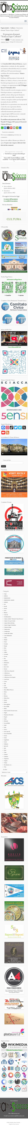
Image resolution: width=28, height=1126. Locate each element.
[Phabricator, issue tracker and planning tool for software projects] (11, 1082)
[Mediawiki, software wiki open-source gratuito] (11, 1075)
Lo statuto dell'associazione (11, 199)
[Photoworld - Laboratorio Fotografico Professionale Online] (14, 1032)
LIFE (5, 685)
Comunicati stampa (7, 627)
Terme (5, 752)
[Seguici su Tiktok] (9, 22)
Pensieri (5, 700)
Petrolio (5, 702)
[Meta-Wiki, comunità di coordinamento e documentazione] (18, 1075)
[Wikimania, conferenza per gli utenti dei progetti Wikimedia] (11, 1088)
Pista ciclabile (6, 706)
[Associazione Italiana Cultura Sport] (14, 781)
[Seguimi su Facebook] (6, 22)
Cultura (12, 28)
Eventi (5, 650)
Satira (5, 727)
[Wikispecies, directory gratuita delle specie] (18, 1068)
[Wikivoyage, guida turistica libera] (18, 1062)
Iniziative (6, 664)
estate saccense (18, 39)
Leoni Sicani (6, 679)
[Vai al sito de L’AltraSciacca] (14, 176)
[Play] (3, 344)
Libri (5, 683)
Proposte (5, 717)
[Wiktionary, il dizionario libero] (11, 1055)
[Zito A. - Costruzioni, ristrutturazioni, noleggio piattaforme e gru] (14, 1003)
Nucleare (6, 696)
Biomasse (5, 612)
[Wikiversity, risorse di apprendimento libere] (4, 1062)
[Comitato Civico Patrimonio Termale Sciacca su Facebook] (7, 319)
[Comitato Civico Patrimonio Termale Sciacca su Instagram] (21, 319)
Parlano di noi (6, 698)
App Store (21, 295)
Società (5, 742)
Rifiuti (5, 719)
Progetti (5, 712)
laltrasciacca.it (15, 1113)
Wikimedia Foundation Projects (14, 1050)
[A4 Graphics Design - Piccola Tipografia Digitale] (14, 980)
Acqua (5, 593)
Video (5, 767)
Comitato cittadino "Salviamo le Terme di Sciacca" (13, 618)
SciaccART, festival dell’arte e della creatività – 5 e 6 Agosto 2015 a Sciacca (14, 159)
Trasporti (5, 760)
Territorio (6, 754)
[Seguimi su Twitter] (11, 22)
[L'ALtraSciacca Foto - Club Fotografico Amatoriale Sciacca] (7, 235)
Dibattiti (5, 639)
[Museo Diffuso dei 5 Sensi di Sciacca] (14, 400)
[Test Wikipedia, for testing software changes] (18, 1082)
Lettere (5, 681)
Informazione (6, 662)
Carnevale (6, 614)
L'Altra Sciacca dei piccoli (9, 671)
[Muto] (23, 344)
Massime (5, 687)
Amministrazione (7, 598)
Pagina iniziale (5, 28)
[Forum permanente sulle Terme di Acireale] (14, 571)
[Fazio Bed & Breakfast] (14, 1018)
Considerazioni (7, 631)
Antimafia (6, 602)
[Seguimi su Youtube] (13, 22)
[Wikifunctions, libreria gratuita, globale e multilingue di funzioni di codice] (24, 1068)
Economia (6, 644)
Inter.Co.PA (6, 666)
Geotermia (6, 654)
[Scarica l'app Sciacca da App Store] (21, 287)
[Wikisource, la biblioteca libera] (11, 1062)
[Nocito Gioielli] (14, 849)
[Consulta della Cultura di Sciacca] (14, 582)
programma (3, 42)
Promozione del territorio (8, 714)
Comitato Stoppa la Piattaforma (10, 625)
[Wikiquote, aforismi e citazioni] (24, 1055)
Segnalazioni (6, 739)
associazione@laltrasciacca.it (16, 1116)
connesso (10, 135)
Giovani (5, 656)
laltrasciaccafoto (19, 42)
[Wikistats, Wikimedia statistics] (24, 1088)
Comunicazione (7, 629)
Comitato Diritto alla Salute (9, 623)
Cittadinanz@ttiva (7, 616)
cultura (14, 39)
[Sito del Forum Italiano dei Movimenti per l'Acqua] (14, 560)
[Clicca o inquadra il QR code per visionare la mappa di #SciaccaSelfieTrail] (14, 362)
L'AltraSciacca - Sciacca (12, 1122)
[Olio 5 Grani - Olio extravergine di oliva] (14, 872)
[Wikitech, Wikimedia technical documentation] (4, 1082)
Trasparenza (6, 758)
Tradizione (6, 756)
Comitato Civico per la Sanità (9, 621)
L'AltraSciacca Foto (8, 675)
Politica (5, 708)
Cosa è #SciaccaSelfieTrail (14, 347)
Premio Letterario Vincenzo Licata (10, 710)
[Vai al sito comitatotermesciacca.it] (14, 306)
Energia (5, 646)
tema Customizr (16, 1124)
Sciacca (7, 42)
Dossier (5, 641)
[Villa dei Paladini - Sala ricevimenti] (14, 952)
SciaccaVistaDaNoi (7, 733)
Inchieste (5, 660)
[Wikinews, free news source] (24, 1062)
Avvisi (5, 610)
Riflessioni (6, 721)
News (5, 694)
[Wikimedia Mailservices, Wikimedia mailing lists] (18, 1088)
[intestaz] (14, 55)
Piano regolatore (7, 704)
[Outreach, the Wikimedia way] (4, 1088)
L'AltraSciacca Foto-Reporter (9, 677)
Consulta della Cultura (8, 633)
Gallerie (5, 652)
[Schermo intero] (25, 344)
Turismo (5, 762)
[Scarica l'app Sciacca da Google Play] (7, 287)
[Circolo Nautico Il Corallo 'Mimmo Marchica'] (14, 890)
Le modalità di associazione (11, 201)
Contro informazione (8, 635)
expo (22, 39)
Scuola (5, 737)
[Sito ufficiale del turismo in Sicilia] (14, 484)
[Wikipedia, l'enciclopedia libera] (4, 1055)
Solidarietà (6, 744)
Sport (5, 748)
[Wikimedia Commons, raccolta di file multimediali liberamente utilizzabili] (4, 1068)
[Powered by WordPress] (20, 1122)
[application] (14, 338)
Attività (5, 608)
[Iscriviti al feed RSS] (2, 22)
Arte (5, 604)
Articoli (5, 606)
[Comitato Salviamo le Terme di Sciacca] (14, 544)
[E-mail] (4, 22)
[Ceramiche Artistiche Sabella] (14, 911)
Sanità (5, 725)
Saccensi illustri (7, 723)
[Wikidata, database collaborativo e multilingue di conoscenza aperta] (11, 1068)
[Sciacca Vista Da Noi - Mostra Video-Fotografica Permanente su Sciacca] (21, 235)
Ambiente (6, 596)
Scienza (5, 735)
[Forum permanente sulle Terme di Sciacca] (14, 264)
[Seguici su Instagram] (7, 22)
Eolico (5, 648)
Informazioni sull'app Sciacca (14, 279)
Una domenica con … (8, 764)
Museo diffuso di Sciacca (9, 689)
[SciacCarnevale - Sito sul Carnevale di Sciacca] (7, 248)
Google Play (8, 295)
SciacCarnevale (7, 731)
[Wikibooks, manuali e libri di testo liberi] (18, 1055)
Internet (5, 669)
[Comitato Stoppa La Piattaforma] (14, 517)
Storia (5, 750)
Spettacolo (6, 746)
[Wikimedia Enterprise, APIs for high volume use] (24, 1075)
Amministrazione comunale (9, 600)
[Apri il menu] (25, 21)
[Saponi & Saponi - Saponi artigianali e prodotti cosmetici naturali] (14, 931)
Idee (5, 658)
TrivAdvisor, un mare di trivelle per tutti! (14, 154)
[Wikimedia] (14, 1045)
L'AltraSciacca (7, 673)
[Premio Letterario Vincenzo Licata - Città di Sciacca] (21, 248)
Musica (5, 691)
